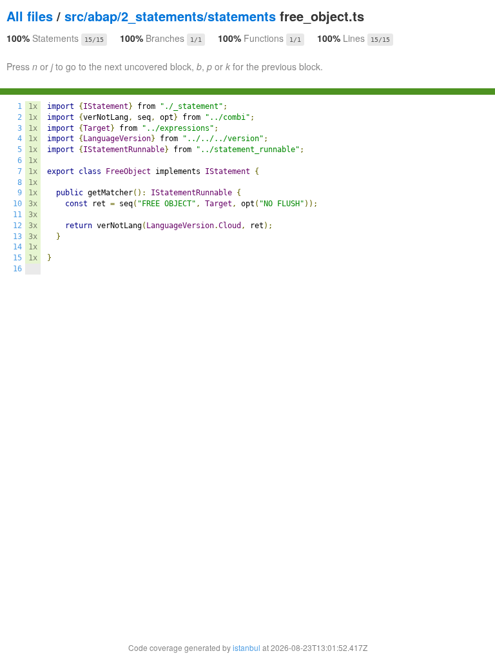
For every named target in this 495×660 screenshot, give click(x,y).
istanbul (246, 647)
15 (17, 257)
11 (17, 214)
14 (17, 246)
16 (17, 268)
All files (29, 15)
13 (17, 236)
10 (17, 203)
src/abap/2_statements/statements (170, 15)
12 (17, 225)
